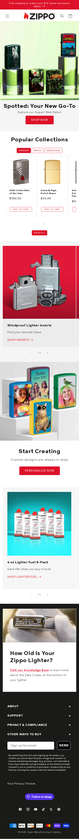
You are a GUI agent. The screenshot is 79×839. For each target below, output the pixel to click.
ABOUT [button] (13, 706)
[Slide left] (35, 224)
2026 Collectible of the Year (19, 192)
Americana (53, 150)
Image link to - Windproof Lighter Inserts (32, 248)
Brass (37, 150)
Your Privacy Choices (21, 783)
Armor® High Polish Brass (49, 192)
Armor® (24, 150)
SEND (64, 745)
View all (39, 233)
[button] (7, 16)
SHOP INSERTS (18, 340)
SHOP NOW (39, 120)
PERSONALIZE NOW (39, 470)
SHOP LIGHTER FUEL (22, 577)
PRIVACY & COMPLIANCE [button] (27, 724)
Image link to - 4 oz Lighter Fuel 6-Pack (35, 494)
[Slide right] (44, 224)
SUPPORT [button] (15, 715)
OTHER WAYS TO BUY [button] (24, 734)
